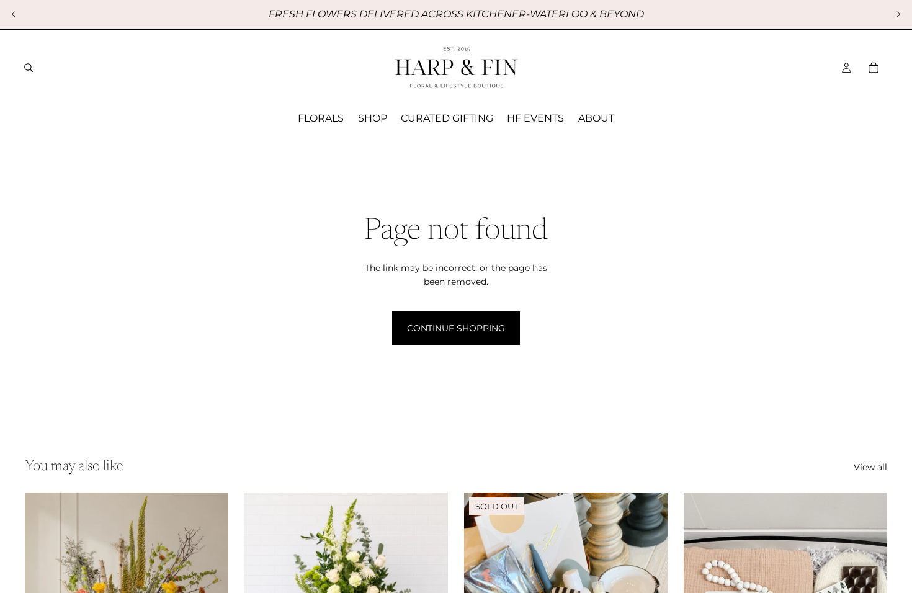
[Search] (28, 67)
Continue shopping (456, 328)
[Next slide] (898, 14)
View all (870, 467)
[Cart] (873, 67)
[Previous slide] (13, 14)
